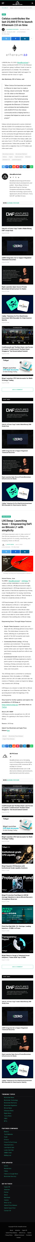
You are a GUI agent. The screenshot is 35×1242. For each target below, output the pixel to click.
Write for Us (7, 1202)
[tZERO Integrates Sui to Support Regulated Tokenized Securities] (17, 246)
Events (6, 1166)
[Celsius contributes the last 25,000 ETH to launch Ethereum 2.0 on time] (17, 50)
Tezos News (7, 1116)
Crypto (11, 157)
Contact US (7, 1210)
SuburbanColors (9, 1145)
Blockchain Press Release (16, 736)
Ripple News (7, 1113)
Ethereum (28, 157)
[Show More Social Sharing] (31, 38)
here (8, 730)
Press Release (6, 516)
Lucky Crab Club (9, 1150)
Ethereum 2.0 (6, 159)
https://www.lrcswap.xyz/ (10, 704)
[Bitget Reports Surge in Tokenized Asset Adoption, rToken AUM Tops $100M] (17, 943)
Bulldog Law (7, 1155)
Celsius (5, 157)
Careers (6, 1200)
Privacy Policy (8, 1235)
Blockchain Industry (8, 154)
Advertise (7, 1189)
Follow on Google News (11, 1174)
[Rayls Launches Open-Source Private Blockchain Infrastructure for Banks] (17, 275)
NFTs (5, 1121)
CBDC (5, 1118)
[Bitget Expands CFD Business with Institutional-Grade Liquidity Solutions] (17, 854)
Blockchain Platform (21, 154)
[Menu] (3, 3)
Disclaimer (29, 1235)
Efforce (6, 1139)
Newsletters (7, 1168)
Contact (19, 1237)
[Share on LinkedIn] (24, 38)
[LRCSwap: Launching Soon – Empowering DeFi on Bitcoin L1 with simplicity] (17, 564)
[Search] (32, 3)
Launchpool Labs (9, 1147)
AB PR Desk (10, 544)
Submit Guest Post (9, 1208)
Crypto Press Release (8, 739)
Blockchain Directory (10, 1176)
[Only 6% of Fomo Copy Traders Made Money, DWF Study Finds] (17, 216)
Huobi (5, 1137)
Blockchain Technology (11, 1100)
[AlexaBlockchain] (18, 3)
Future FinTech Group (10, 1142)
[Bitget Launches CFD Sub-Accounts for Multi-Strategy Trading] (17, 366)
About (6, 1195)
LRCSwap (25, 581)
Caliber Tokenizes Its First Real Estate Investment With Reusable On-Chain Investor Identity (17, 318)
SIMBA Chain (8, 1152)
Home (11, 8)
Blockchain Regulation (10, 1105)
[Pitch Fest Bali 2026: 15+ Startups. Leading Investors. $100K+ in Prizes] (17, 914)
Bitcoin (5, 736)
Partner (6, 1192)
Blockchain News (9, 1097)
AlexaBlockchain (12, 29)
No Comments (22, 32)
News (4, 14)
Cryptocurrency (19, 157)
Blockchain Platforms (10, 1103)
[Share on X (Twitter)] (6, 38)
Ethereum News (8, 1110)
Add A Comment (17, 389)
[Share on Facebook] (15, 38)
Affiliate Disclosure (19, 1235)
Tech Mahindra (8, 1134)
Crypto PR (7, 1187)
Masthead (7, 1197)
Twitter (4, 707)
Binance (6, 1131)
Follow (6, 1171)
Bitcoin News (8, 1108)
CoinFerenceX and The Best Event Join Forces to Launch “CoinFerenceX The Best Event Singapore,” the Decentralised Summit (17, 349)
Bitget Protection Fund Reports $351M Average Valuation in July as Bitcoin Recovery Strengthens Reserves (17, 897)
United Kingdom (16, 159)
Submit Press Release (10, 1205)
